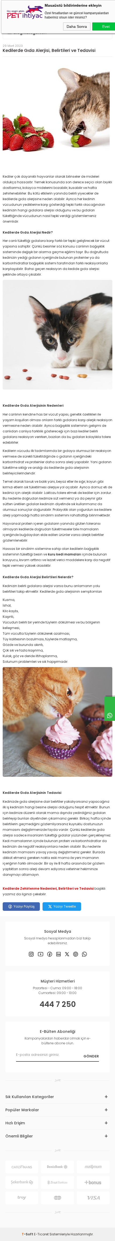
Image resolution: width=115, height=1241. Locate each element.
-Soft (28, 1234)
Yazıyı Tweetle (64, 906)
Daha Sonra (77, 26)
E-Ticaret (41, 1234)
